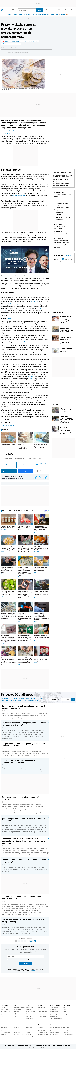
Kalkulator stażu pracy (43, 1034)
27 (63, 259)
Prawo (35, 14)
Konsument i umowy (30, 1011)
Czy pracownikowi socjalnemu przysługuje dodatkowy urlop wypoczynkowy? (61, 184)
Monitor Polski (29, 1029)
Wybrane (70, 172)
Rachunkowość (58, 222)
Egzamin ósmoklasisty (18, 1037)
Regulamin (39, 1045)
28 (66, 259)
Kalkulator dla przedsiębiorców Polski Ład (62, 200)
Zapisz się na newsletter (42, 465)
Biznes (20, 14)
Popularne (56, 172)
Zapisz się (25, 963)
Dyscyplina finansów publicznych (62, 233)
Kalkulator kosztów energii (61, 203)
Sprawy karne (29, 1009)
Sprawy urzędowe (30, 1013)
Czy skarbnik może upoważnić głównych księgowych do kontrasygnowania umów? (61, 180)
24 (55, 259)
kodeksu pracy (13, 304)
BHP (14, 1014)
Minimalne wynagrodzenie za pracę (63, 240)
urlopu (30, 379)
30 (71, 259)
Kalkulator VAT (58, 205)
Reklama (59, 1045)
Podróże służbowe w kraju (56, 1027)
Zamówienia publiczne (60, 226)
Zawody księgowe (5, 1014)
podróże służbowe (22, 342)
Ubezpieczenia (16, 1011)
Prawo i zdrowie (29, 1018)
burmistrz (31, 376)
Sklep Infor (28, 1016)
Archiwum (65, 1029)
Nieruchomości (55, 14)
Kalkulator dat (57, 214)
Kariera (45, 1045)
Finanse (64, 1011)
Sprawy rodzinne (30, 1007)
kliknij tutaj (33, 970)
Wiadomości (4, 698)
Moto (48, 14)
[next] (35, 941)
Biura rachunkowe (55, 1005)
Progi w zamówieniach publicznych (63, 236)
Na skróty (65, 1024)
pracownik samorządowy (34, 458)
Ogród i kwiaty (66, 1014)
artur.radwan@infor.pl (8, 425)
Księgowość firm (5, 1005)
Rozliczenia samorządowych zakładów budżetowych (61, 244)
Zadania (3, 1030)
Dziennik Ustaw (29, 1027)
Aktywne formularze (63, 217)
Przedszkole (16, 1027)
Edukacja (62, 14)
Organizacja (4, 1027)
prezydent (30, 381)
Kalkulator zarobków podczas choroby (61, 209)
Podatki (40, 698)
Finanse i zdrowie (42, 1016)
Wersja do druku (10, 464)
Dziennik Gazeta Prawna (13, 51)
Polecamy (55, 404)
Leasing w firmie (42, 1014)
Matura (15, 1036)
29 (68, 259)
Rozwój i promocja (5, 1032)
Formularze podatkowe (68, 1034)
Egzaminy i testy (17, 1032)
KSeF (67, 14)
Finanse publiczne (58, 219)
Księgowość (10, 14)
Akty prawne (29, 1024)
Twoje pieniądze (42, 14)
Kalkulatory (60, 192)
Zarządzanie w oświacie (19, 1034)
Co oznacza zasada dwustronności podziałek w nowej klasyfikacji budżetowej (62, 176)
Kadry (15, 14)
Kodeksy (28, 1037)
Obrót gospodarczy (5, 1011)
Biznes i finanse (41, 1007)
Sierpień (68, 255)
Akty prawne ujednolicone (32, 1036)
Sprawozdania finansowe (56, 1018)
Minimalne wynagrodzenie (56, 1029)
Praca (27, 1014)
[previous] (16, 941)
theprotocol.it (66, 1036)
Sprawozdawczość (31, 698)
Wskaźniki (59, 232)
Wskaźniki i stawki (55, 1024)
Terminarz (59, 255)
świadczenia (35, 301)
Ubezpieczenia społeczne (60, 228)
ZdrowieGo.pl (66, 1027)
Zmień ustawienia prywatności (26, 1045)
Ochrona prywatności (11, 1045)
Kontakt (53, 1045)
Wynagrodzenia (33, 18)
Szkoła (15, 1029)
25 (57, 259)
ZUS (11, 700)
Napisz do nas (26, 464)
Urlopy (9, 318)
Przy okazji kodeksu (9, 131)
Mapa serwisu (66, 1045)
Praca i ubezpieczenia (43, 1011)
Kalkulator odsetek (42, 1032)
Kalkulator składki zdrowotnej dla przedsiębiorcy (62, 195)
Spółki (39, 1009)
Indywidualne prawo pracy (19, 1007)
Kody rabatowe (66, 1030)
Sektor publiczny (28, 14)
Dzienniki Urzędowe (30, 1030)
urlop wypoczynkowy (19, 195)
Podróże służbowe (54, 1032)
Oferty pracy (65, 1037)
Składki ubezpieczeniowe (56, 1030)
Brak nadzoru (7, 133)
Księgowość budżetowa (14, 18)
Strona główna (4, 18)
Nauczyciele (16, 1030)
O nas (2, 1045)
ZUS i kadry (4, 1013)
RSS (49, 1045)
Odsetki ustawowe (58, 238)
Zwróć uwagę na (57, 313)
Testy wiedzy (57, 247)
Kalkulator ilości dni (59, 212)
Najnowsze (63, 172)
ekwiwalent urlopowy (20, 458)
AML (51, 1020)
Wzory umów (66, 1032)
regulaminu (25, 959)
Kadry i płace (25, 18)
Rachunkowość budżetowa (17, 698)
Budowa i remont (67, 1013)
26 (60, 259)
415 (31, 941)
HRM (14, 1016)
